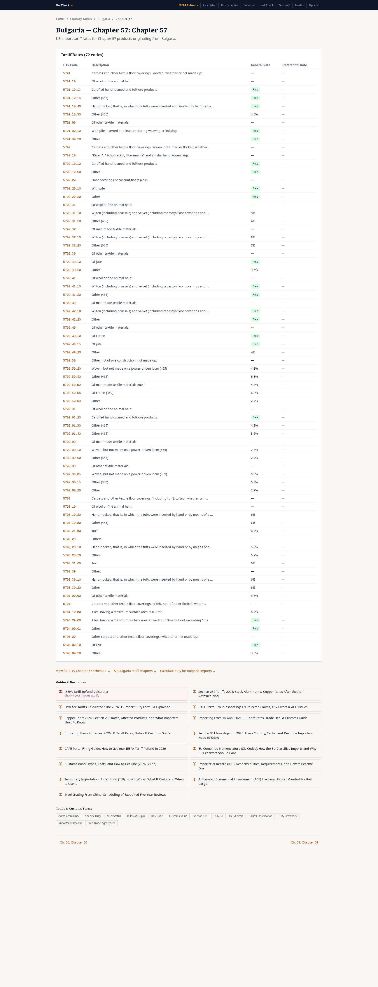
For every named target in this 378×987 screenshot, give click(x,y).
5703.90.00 (72, 596)
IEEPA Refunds (188, 5)
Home (60, 19)
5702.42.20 (72, 319)
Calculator (209, 5)
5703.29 (69, 539)
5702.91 (69, 409)
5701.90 (69, 122)
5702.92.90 (72, 458)
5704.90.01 (72, 629)
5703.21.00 (72, 531)
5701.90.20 (72, 139)
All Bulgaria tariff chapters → (135, 671)
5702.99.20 (72, 490)
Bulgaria (104, 19)
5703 (66, 498)
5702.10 (69, 155)
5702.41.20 (72, 295)
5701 (66, 73)
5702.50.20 (72, 368)
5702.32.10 (72, 237)
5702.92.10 (72, 450)
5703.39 (69, 571)
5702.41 (69, 278)
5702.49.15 (72, 344)
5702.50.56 (72, 393)
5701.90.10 (72, 131)
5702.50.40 (72, 377)
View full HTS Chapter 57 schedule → (83, 671)
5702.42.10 (72, 311)
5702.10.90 (72, 172)
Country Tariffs (81, 19)
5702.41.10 (72, 286)
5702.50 (69, 360)
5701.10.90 (72, 114)
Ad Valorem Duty (68, 816)
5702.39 (69, 253)
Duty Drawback (287, 816)
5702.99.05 (72, 474)
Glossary (284, 5)
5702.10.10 (72, 164)
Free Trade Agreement (101, 823)
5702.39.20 (72, 270)
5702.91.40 (72, 434)
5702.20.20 (72, 197)
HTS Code (157, 816)
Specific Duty (93, 816)
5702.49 (69, 328)
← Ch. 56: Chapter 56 (71, 842)
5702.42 (69, 303)
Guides (299, 5)
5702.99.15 (72, 482)
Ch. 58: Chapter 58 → (306, 842)
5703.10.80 (72, 523)
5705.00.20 (72, 653)
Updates (314, 5)
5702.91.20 (72, 417)
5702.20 (69, 180)
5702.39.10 (72, 262)
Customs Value (178, 816)
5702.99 (69, 466)
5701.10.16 (72, 98)
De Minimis (236, 816)
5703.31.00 (72, 563)
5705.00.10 (72, 645)
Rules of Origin (136, 816)
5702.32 (69, 229)
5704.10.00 (72, 612)
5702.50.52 (72, 385)
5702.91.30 (72, 425)
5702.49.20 (72, 352)
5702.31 (69, 205)
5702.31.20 (72, 221)
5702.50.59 (72, 401)
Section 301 (200, 816)
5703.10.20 (72, 515)
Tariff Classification (260, 816)
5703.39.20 (72, 588)
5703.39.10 (72, 579)
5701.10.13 (72, 90)
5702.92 (69, 442)
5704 (66, 604)
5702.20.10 (72, 188)
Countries (249, 5)
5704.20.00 (72, 620)
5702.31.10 (72, 213)
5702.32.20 (72, 245)
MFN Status (114, 816)
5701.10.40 (72, 106)
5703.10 (69, 507)
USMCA (218, 816)
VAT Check (267, 5)
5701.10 (69, 81)
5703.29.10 (72, 547)
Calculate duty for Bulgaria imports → (188, 671)
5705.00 (69, 637)
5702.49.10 (72, 336)
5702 (66, 147)
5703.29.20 (72, 555)
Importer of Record (70, 823)
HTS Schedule (229, 5)
